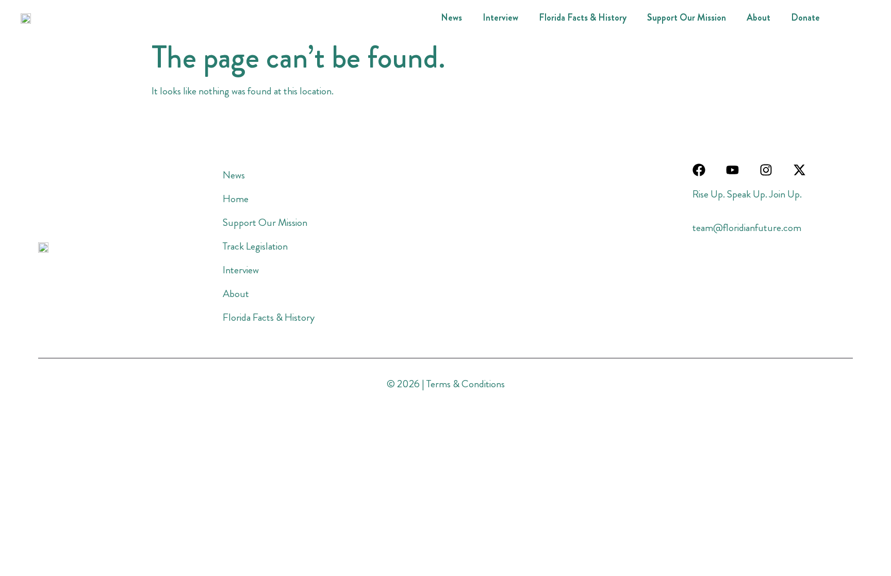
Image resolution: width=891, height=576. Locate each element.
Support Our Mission (686, 17)
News (451, 17)
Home (236, 198)
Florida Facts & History (582, 17)
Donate (805, 17)
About (758, 17)
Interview (500, 17)
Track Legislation (255, 246)
